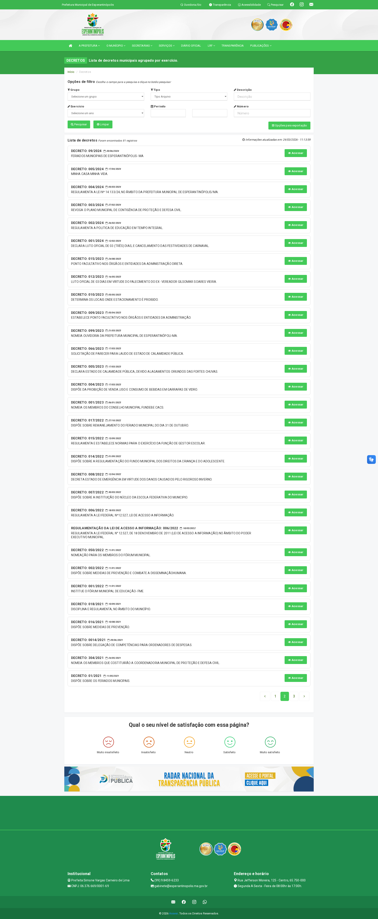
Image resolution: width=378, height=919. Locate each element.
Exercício (77, 106)
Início (71, 71)
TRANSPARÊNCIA (233, 45)
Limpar (104, 124)
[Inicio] (70, 45)
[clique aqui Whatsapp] (205, 902)
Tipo (156, 89)
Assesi (173, 913)
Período (159, 106)
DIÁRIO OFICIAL (191, 45)
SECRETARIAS (141, 45)
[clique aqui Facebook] (184, 902)
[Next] (304, 696)
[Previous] (265, 696)
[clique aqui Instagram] (194, 902)
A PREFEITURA (88, 45)
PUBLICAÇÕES (260, 45)
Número (242, 106)
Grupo (74, 89)
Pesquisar (80, 124)
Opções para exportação (290, 125)
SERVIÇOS (166, 45)
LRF (210, 45)
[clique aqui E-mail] (173, 902)
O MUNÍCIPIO (115, 45)
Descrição (244, 89)
